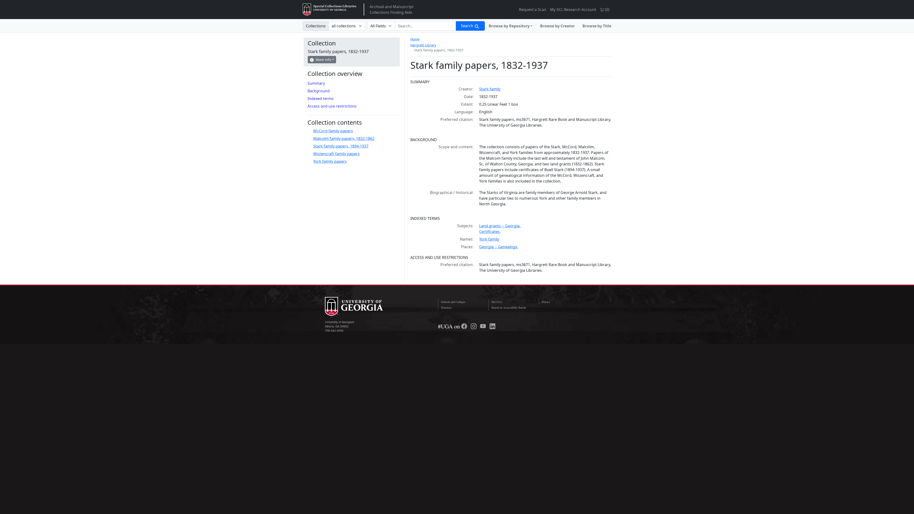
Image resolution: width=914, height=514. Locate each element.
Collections (316, 26)
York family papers (330, 161)
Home (415, 39)
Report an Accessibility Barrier (509, 307)
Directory (446, 307)
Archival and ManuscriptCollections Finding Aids (391, 9)
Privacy (546, 302)
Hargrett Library (423, 45)
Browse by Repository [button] (509, 26)
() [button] (606, 9)
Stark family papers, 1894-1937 (340, 146)
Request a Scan (532, 9)
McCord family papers (333, 130)
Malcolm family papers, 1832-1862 (343, 138)
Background (319, 91)
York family (489, 239)
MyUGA (497, 302)
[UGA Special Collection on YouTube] (483, 326)
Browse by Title (596, 26)
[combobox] (425, 25)
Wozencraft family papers (336, 153)
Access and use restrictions (332, 106)
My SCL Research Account (573, 9)
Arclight (329, 9)
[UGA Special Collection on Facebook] (464, 326)
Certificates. (490, 231)
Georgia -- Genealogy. (498, 246)
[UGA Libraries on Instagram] (474, 326)
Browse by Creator (557, 26)
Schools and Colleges (453, 302)
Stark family (490, 89)
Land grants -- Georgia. (500, 225)
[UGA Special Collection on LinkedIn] (492, 326)
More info (323, 59)
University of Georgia (360, 306)
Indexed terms (321, 98)
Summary (316, 83)
